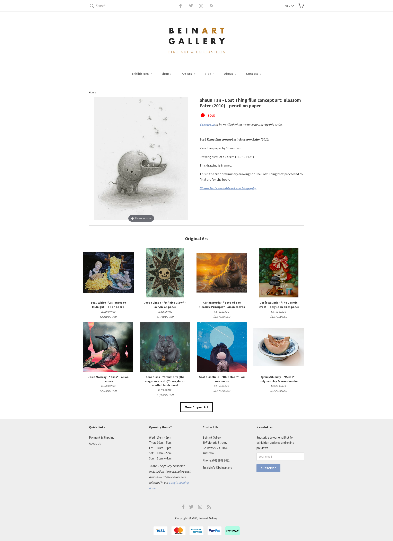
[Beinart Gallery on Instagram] (200, 508)
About (229, 74)
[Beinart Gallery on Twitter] (183, 6)
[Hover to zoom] (141, 160)
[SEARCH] (91, 6)
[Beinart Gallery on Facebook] (177, 6)
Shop (165, 74)
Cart (301, 5)
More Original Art (196, 407)
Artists (187, 74)
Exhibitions (141, 74)
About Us (95, 443)
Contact (252, 74)
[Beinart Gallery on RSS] (204, 6)
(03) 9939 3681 (221, 460)
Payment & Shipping (101, 437)
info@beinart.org (221, 468)
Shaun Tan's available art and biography (228, 188)
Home (92, 92)
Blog (208, 74)
